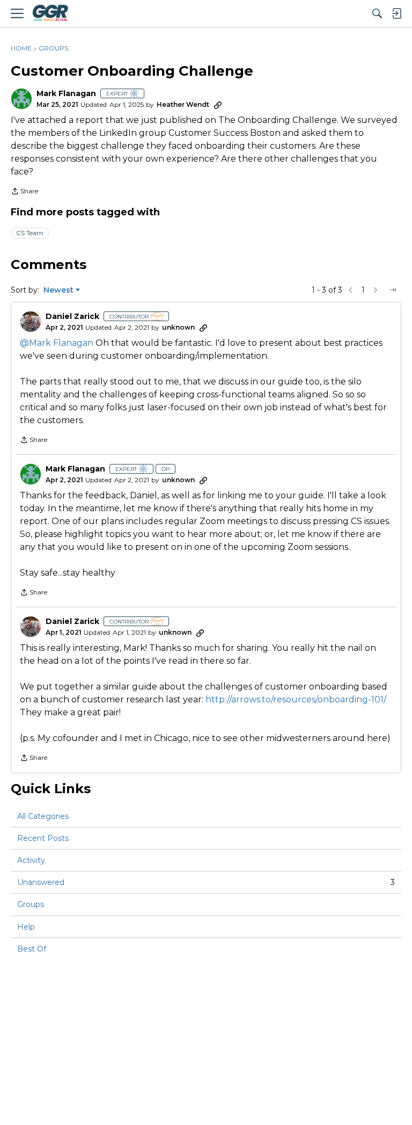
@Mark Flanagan (56, 343)
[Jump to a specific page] (392, 290)
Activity (31, 860)
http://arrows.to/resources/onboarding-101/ (295, 699)
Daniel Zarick (72, 316)
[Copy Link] (217, 105)
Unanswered (206, 882)
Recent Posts (43, 838)
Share (24, 192)
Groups (30, 904)
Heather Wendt (183, 104)
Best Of (31, 949)
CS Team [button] (29, 233)
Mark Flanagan (66, 93)
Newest (58, 290)
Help (26, 927)
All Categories (43, 816)
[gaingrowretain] (50, 13)
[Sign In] (396, 13)
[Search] (377, 13)
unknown (178, 327)
